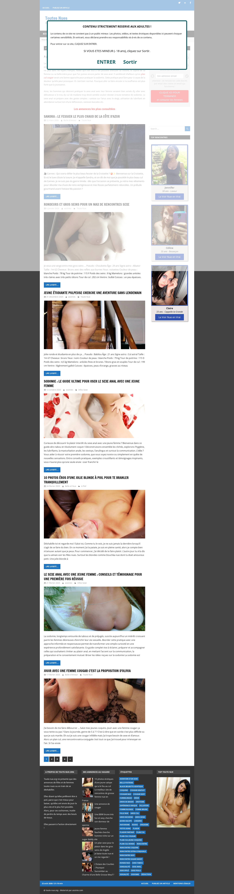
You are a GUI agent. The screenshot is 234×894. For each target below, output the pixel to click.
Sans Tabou (137, 863)
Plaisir (136, 828)
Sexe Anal (136, 867)
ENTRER (106, 62)
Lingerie (138, 821)
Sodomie (135, 874)
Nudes (135, 825)
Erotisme (140, 802)
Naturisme (125, 825)
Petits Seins (125, 828)
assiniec (72, 296)
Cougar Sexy (139, 794)
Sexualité (124, 874)
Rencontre (142, 844)
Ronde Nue (125, 863)
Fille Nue (124, 813)
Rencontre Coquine (129, 847)
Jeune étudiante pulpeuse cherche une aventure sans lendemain (93, 292)
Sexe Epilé (124, 870)
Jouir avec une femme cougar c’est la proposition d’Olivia (87, 670)
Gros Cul (135, 813)
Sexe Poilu (136, 870)
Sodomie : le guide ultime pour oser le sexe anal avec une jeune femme (92, 383)
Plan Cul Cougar (128, 836)
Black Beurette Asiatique (131, 786)
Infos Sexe (83, 389)
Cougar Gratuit (137, 790)
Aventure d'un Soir (129, 779)
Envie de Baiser (127, 802)
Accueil (144, 883)
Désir (136, 798)
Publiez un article (161, 883)
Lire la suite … (52, 285)
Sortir (130, 62)
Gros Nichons (126, 817)
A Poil (83, 486)
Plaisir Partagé (127, 832)
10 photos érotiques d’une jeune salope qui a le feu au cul (104, 782)
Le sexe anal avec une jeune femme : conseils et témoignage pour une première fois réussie (93, 576)
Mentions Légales (181, 883)
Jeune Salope (126, 821)
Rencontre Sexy (127, 855)
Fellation (144, 805)
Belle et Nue (70, 486)
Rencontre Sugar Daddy (131, 859)
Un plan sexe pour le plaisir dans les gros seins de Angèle (104, 846)
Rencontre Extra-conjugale (133, 851)
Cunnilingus (126, 798)
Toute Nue (85, 296)
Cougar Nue (125, 794)
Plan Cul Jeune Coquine (131, 840)
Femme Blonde (126, 809)
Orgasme (144, 825)
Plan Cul (140, 832)
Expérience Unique (128, 805)
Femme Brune (141, 809)
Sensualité (125, 867)
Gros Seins (140, 817)
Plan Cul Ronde (127, 844)
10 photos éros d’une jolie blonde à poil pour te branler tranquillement (86, 480)
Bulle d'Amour (71, 674)
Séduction (146, 874)
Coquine (124, 790)
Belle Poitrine (126, 783)
